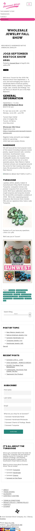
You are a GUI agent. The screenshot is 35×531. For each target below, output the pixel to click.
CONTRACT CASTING (11, 496)
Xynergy (3, 519)
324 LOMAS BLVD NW (14, 525)
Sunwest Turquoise (21, 290)
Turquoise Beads (26, 294)
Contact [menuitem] (3, 16)
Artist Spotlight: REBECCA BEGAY (18, 362)
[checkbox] (17, 421)
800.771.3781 (9, 523)
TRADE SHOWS (9, 492)
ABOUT (6, 490)
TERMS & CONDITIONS (11, 500)
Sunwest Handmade (9, 292)
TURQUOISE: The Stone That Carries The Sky (16, 370)
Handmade (17, 472)
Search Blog (8, 312)
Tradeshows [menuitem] (4, 14)
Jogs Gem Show (20, 292)
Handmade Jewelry (14, 343)
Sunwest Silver (14, 63)
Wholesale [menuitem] (4, 19)
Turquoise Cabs (8, 294)
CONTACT (7, 504)
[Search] (30, 315)
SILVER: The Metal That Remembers (14, 366)
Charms (15, 475)
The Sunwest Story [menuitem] (7, 11)
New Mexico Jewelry (24, 296)
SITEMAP (6, 506)
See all (5, 346)
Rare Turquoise (8, 298)
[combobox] (16, 314)
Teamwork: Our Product (14, 374)
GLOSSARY (7, 494)
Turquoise (12, 290)
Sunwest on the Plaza (14, 478)
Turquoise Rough (18, 298)
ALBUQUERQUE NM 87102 (9, 527)
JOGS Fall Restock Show (13, 105)
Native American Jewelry (10, 296)
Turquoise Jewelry (14, 340)
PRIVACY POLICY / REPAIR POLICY (16, 502)
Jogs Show (17, 294)
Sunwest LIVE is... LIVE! (14, 360)
